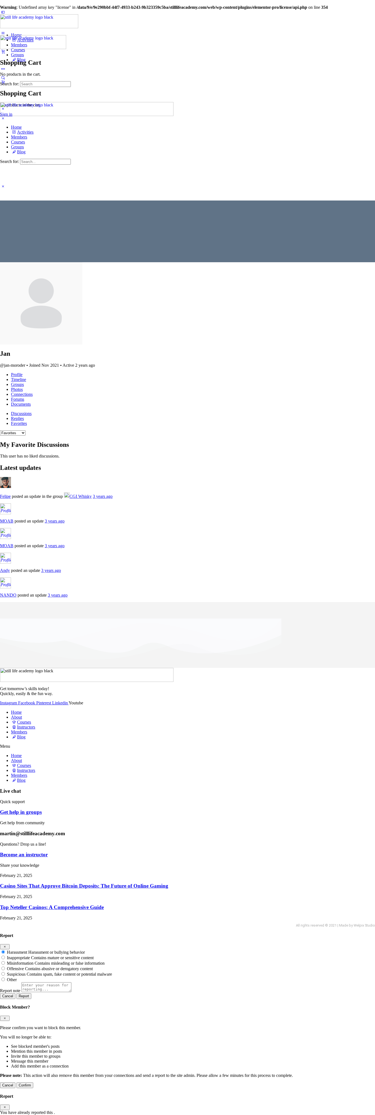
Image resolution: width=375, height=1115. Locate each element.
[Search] (3, 77)
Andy (5, 570)
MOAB (6, 521)
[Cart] (3, 51)
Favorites (19, 423)
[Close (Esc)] (5, 946)
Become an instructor (24, 854)
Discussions (21, 413)
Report (24, 996)
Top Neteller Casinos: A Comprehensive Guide (52, 907)
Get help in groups (21, 812)
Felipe (5, 496)
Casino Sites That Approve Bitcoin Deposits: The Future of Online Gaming (84, 886)
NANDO (8, 595)
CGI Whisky (80, 496)
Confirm (25, 1085)
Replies (17, 418)
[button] (187, 746)
